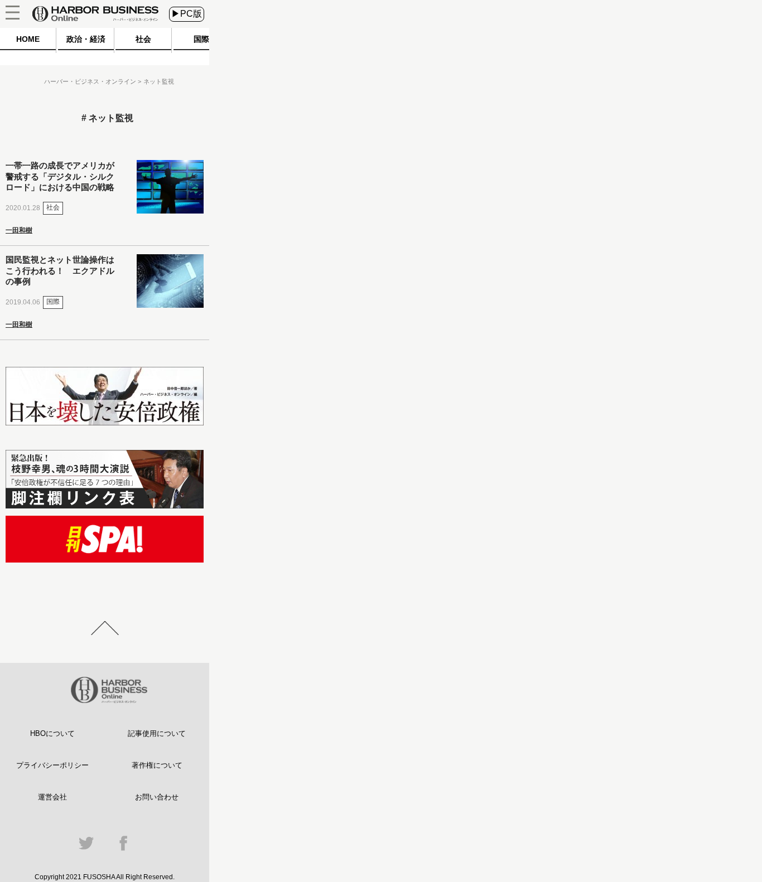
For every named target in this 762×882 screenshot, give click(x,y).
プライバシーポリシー (52, 765)
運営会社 (52, 797)
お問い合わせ (157, 797)
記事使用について (157, 733)
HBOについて (52, 733)
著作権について (157, 765)
